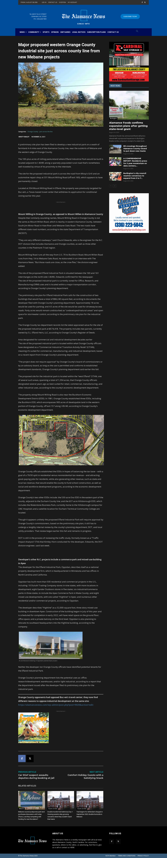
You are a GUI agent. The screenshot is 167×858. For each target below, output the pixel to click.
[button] (137, 31)
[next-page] (114, 185)
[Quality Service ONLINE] (129, 213)
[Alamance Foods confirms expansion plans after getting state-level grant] (129, 105)
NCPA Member (111, 856)
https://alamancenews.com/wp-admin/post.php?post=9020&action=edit (55, 704)
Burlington (113, 118)
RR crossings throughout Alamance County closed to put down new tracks (135, 148)
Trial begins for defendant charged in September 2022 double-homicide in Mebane (90, 814)
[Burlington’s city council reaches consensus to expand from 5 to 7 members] (115, 176)
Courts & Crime (52, 809)
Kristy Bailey (24, 137)
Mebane (21, 809)
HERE (72, 847)
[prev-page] (110, 185)
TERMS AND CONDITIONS (126, 856)
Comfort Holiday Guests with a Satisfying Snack (85, 776)
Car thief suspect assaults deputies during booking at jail (36, 776)
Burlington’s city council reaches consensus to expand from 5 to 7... (134, 175)
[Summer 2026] (60, 728)
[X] (145, 2)
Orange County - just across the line (40, 132)
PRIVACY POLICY (143, 856)
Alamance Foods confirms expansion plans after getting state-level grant (128, 126)
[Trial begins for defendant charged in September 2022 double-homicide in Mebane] (90, 800)
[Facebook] (142, 2)
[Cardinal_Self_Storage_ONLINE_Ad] (129, 61)
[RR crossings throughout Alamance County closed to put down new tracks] (115, 149)
